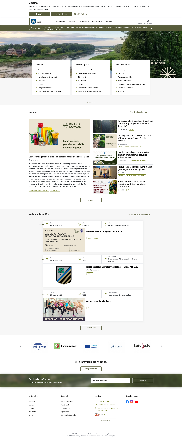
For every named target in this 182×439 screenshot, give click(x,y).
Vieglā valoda (65, 408)
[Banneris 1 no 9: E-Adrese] (142, 346)
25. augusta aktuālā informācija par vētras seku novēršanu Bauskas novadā (134, 138)
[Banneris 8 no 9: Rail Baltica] (91, 346)
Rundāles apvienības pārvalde (135, 175)
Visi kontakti (105, 421)
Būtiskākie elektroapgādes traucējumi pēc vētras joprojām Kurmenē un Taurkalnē (135, 123)
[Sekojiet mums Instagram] (131, 401)
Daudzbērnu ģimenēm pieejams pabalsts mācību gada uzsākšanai (59, 156)
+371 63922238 (103, 402)
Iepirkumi (32, 405)
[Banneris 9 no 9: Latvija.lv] (116, 346)
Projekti (31, 408)
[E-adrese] (99, 414)
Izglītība (121, 175)
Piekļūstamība (65, 405)
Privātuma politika (67, 402)
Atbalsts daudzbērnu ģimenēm (39, 190)
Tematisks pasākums (94, 238)
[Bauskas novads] (36, 21)
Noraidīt (39, 14)
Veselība (130, 190)
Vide (131, 129)
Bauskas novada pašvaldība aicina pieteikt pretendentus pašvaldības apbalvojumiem (133, 155)
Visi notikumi (91, 328)
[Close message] (151, 28)
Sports (90, 273)
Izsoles (31, 415)
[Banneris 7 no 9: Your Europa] (65, 346)
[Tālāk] (161, 346)
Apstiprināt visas (61, 14)
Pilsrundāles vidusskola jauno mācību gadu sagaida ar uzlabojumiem (135, 168)
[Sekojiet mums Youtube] (136, 401)
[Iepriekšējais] (20, 346)
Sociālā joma (54, 190)
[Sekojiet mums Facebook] (127, 401)
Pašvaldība (32, 412)
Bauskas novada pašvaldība (133, 147)
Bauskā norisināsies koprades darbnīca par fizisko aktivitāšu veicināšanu (132, 184)
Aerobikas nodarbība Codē (98, 301)
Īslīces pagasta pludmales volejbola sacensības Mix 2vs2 (112, 267)
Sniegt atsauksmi (91, 369)
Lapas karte (65, 412)
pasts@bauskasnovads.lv (106, 405)
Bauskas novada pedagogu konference (104, 231)
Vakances (32, 402)
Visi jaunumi (91, 200)
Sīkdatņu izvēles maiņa (68, 415)
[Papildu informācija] (105, 414)
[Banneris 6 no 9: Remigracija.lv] (40, 346)
